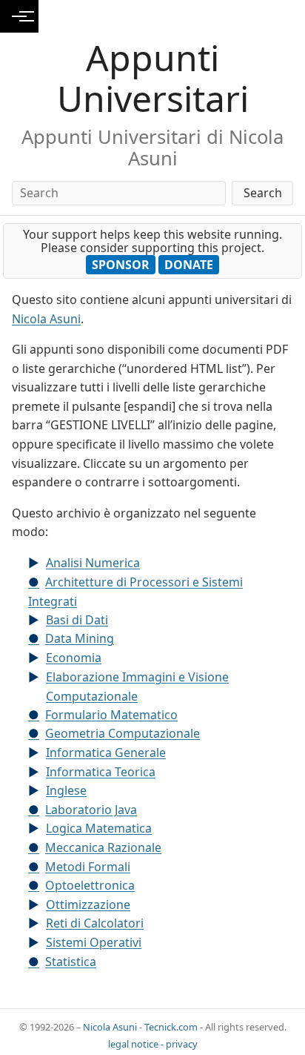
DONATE (188, 265)
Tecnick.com (171, 1026)
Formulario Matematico (111, 715)
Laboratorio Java (91, 809)
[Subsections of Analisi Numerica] (37, 563)
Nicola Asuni (46, 319)
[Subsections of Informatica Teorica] (37, 772)
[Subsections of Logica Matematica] (37, 829)
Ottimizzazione (88, 904)
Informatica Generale (106, 752)
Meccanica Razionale (103, 847)
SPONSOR (121, 265)
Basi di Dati (77, 620)
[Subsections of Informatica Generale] (37, 753)
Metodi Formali (87, 867)
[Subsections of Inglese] (37, 791)
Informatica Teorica (100, 772)
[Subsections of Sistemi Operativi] (37, 943)
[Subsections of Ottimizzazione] (37, 905)
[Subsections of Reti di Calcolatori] (37, 923)
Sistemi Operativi (93, 942)
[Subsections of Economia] (37, 658)
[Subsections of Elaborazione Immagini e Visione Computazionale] (37, 677)
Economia (73, 657)
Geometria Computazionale (122, 733)
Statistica (70, 961)
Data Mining (79, 638)
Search (263, 193)
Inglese (66, 790)
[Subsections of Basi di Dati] (37, 620)
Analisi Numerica (93, 563)
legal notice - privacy (153, 1044)
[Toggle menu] (19, 16)
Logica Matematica (99, 828)
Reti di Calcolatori (95, 923)
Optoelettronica (90, 885)
